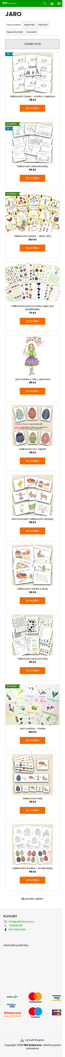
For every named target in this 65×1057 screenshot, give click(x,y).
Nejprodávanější (15, 32)
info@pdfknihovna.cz (21, 921)
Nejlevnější (29, 24)
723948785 (15, 925)
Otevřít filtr (32, 44)
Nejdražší (43, 24)
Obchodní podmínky (15, 945)
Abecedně (31, 32)
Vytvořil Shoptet (34, 1040)
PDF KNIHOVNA (17, 929)
